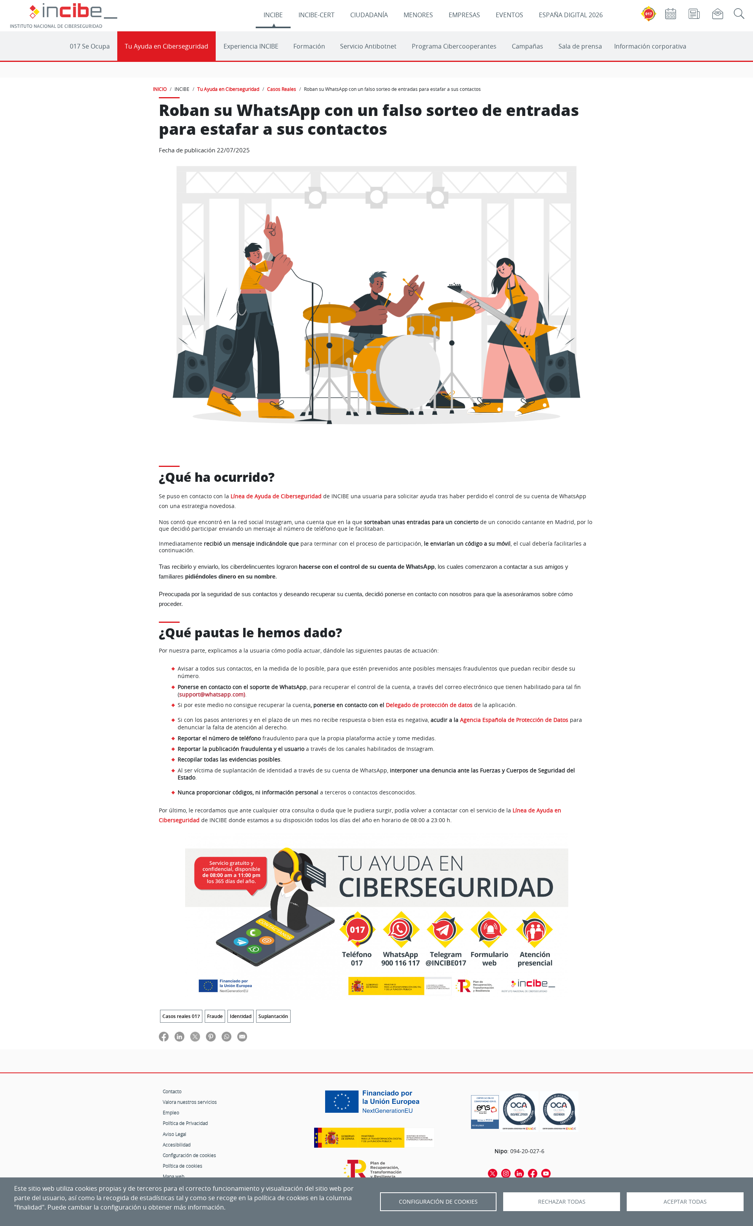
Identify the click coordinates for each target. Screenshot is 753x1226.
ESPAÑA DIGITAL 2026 (571, 15)
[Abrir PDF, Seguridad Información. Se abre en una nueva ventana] (519, 1111)
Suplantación (273, 1016)
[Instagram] (506, 1173)
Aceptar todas (685, 1201)
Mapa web (173, 1176)
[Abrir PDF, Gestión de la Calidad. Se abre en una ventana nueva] (559, 1111)
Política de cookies (182, 1166)
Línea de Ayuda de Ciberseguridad (276, 496)
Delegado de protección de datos (429, 705)
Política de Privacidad (185, 1123)
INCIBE (273, 15)
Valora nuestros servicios (190, 1102)
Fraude (215, 1016)
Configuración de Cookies (438, 1201)
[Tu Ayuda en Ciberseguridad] (376, 916)
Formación (309, 46)
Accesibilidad (177, 1144)
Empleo (171, 1112)
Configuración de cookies (189, 1155)
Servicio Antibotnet (368, 46)
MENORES (418, 15)
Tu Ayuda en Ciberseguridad (166, 46)
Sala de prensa (580, 46)
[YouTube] (546, 1173)
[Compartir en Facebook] (164, 1036)
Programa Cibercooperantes (454, 46)
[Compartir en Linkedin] (179, 1036)
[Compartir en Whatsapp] (226, 1036)
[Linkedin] (519, 1173)
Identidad (240, 1016)
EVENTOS (509, 15)
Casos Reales (281, 89)
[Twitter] (492, 1173)
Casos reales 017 (181, 1016)
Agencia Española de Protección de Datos (514, 719)
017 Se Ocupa (90, 46)
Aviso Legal (174, 1134)
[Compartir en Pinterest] (211, 1036)
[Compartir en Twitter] (195, 1036)
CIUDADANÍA (369, 15)
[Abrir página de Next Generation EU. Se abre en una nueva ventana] (374, 1104)
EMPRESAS (464, 15)
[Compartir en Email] (242, 1036)
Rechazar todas (562, 1201)
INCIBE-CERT (316, 15)
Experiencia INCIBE (251, 46)
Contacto (172, 1091)
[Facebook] (532, 1173)
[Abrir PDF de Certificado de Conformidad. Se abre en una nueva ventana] (485, 1110)
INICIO (160, 89)
